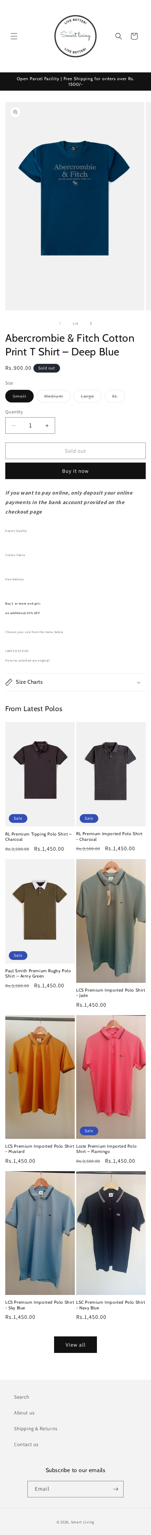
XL (118, 397)
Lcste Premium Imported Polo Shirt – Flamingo (106, 1148)
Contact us (26, 1444)
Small (23, 397)
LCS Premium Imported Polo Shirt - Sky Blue (39, 1304)
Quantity (14, 412)
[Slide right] (91, 323)
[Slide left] (60, 323)
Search (21, 1397)
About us (24, 1413)
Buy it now (75, 470)
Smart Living (82, 1522)
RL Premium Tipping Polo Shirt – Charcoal (38, 836)
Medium (57, 397)
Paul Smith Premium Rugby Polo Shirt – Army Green (38, 973)
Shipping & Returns (36, 1428)
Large (91, 397)
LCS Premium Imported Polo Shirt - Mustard (39, 1148)
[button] (14, 36)
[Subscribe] (115, 1489)
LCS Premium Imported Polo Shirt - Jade (110, 992)
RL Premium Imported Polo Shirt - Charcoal (109, 836)
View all (76, 1344)
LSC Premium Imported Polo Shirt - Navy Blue (110, 1304)
